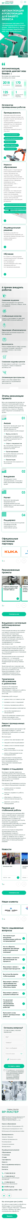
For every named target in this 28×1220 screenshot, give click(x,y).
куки (8, 1206)
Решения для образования (9, 1183)
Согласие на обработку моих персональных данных (15, 1072)
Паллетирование (9, 149)
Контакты (5, 1169)
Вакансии (5, 1167)
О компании (6, 1155)
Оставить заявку (14, 1066)
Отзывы (4, 1157)
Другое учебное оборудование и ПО (12, 1126)
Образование (6, 1152)
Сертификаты (6, 1159)
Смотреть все (14, 614)
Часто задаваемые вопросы (11, 1164)
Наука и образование (9, 1124)
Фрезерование (9, 142)
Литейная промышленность (12, 138)
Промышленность (7, 1134)
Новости (4, 1162)
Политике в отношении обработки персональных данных (12, 1077)
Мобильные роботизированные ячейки (13, 1131)
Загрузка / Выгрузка (10, 145)
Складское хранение (11, 134)
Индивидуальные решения (10, 1150)
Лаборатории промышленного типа (12, 1128)
